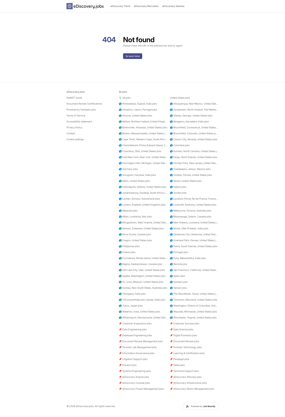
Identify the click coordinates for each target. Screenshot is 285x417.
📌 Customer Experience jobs (135, 323)
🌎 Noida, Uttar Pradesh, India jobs (189, 228)
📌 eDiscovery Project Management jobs (141, 388)
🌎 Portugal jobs (179, 252)
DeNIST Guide (74, 97)
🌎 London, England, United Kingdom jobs (142, 204)
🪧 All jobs (124, 97)
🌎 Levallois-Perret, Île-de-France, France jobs (194, 198)
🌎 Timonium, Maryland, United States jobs (193, 299)
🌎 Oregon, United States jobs (135, 240)
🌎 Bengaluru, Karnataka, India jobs (189, 121)
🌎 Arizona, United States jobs (135, 115)
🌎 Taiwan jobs (178, 287)
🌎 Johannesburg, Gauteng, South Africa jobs (143, 192)
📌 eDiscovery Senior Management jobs (192, 388)
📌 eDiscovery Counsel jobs (134, 382)
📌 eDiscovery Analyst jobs (134, 376)
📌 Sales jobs (177, 365)
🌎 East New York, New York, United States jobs (143, 157)
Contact (70, 133)
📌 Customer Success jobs (184, 323)
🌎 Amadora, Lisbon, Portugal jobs (138, 109)
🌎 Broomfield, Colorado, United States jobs (194, 133)
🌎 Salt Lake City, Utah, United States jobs (142, 269)
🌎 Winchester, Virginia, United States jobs (193, 317)
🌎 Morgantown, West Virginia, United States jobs (143, 222)
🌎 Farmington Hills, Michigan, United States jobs (143, 163)
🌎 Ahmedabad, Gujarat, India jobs (138, 103)
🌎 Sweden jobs (179, 281)
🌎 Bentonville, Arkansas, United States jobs (143, 127)
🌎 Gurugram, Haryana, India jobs (137, 174)
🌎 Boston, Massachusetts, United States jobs (143, 133)
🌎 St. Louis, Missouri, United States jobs (141, 281)
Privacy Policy (74, 127)
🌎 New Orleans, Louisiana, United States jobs (194, 222)
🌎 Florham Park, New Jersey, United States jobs (194, 163)
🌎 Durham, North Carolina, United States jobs (194, 151)
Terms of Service (75, 115)
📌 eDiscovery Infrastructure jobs (188, 382)
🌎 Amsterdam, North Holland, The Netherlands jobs (194, 109)
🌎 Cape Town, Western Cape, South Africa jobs (143, 139)
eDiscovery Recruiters (146, 6)
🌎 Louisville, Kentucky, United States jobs (193, 204)
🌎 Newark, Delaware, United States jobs (141, 228)
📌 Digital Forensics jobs (183, 335)
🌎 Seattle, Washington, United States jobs (142, 275)
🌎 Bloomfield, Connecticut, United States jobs (194, 127)
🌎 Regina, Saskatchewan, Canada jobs (140, 264)
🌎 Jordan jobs (178, 192)
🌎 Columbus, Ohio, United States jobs (140, 151)
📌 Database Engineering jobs (135, 335)
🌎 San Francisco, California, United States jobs (194, 269)
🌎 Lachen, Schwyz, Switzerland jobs (139, 198)
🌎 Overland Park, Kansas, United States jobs (194, 240)
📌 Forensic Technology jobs (186, 347)
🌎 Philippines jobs (129, 246)
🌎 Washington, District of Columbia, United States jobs (194, 305)
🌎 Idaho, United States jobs (134, 180)
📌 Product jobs (127, 365)
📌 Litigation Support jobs (133, 359)
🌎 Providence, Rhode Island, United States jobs (143, 258)
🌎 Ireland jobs (178, 186)
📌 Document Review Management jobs (141, 341)
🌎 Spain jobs (177, 275)
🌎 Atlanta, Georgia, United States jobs (191, 115)
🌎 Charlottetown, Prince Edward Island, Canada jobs (143, 145)
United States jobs (180, 97)
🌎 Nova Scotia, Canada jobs (135, 234)
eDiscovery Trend (120, 6)
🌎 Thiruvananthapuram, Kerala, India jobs (142, 299)
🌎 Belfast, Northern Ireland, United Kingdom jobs (143, 121)
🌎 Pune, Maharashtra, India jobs (188, 258)
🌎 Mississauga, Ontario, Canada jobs (190, 216)
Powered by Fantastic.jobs (81, 109)
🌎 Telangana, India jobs (132, 293)
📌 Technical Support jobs (184, 370)
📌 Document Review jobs (184, 341)
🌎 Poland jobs (127, 252)
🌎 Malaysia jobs (128, 210)
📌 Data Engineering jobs (133, 329)
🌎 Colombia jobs (180, 145)
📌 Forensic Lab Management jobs (138, 347)
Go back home (133, 56)
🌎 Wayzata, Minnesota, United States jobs (193, 311)
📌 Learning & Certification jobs (187, 353)
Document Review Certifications (84, 103)
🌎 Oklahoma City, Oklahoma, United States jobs (194, 234)
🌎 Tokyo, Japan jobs (131, 305)
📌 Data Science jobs (181, 329)
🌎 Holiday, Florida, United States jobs (191, 174)
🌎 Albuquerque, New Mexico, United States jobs (194, 103)
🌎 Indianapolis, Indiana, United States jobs (142, 186)
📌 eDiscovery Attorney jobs (185, 376)
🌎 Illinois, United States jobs (186, 180)
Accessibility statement (79, 121)
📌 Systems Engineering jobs (135, 370)
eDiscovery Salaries (173, 6)
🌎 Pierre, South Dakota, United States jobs (193, 246)
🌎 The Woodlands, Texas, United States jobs (194, 293)
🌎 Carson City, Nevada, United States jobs (193, 139)
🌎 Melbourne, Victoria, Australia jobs (190, 210)
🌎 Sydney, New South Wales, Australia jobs (143, 287)
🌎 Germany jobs (128, 169)
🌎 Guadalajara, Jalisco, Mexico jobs (190, 169)
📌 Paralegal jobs (179, 359)
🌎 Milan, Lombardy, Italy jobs (135, 216)
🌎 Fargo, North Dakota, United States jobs (193, 157)
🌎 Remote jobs (178, 264)
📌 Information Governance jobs (137, 353)
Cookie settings (75, 139)
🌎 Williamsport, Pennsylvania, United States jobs (143, 317)
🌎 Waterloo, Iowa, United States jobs (139, 311)
